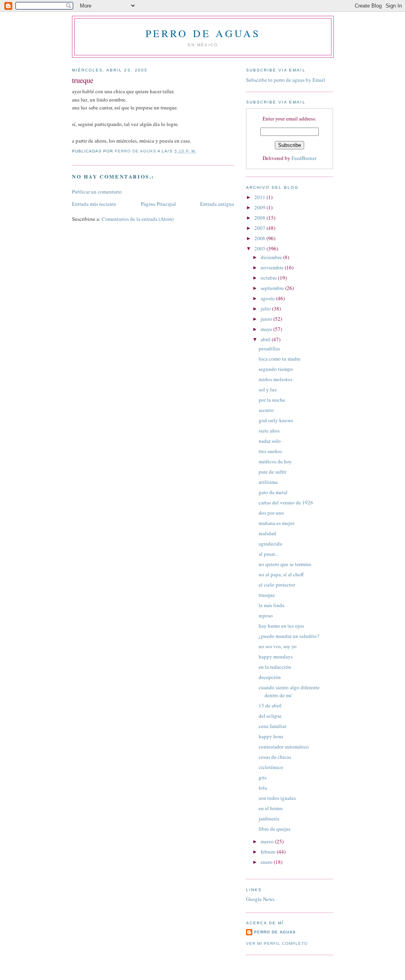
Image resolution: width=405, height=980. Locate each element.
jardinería (269, 818)
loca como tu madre (280, 358)
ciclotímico (271, 767)
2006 (260, 238)
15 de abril (270, 705)
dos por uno (271, 512)
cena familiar (272, 726)
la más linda (271, 605)
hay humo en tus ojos (281, 625)
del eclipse (270, 715)
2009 (260, 207)
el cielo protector (277, 584)
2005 (260, 248)
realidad (267, 533)
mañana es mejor (276, 523)
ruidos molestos (275, 379)
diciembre (272, 257)
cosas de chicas (275, 756)
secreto (266, 410)
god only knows (276, 420)
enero (267, 861)
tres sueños (270, 451)
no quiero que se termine (285, 564)
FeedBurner (303, 158)
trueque (267, 594)
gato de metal (273, 492)
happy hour (271, 736)
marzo (268, 841)
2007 (260, 227)
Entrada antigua (217, 203)
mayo (267, 329)
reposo (266, 615)
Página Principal (158, 203)
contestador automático (284, 746)
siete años (269, 430)
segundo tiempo (276, 368)
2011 (260, 197)
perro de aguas (203, 33)
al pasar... (268, 553)
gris (263, 777)
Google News (260, 899)
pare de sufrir (272, 471)
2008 (260, 217)
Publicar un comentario (97, 191)
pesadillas (269, 348)
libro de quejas (274, 828)
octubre (269, 277)
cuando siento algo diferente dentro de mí (289, 691)
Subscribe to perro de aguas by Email (285, 79)
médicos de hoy (275, 461)
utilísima (268, 481)
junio (267, 318)
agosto (268, 298)
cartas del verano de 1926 (286, 502)
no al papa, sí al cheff (281, 574)
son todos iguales (277, 797)
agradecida (270, 543)
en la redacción (275, 666)
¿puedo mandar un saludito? (289, 636)
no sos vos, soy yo (278, 646)
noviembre (273, 267)
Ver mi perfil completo (277, 943)
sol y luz (268, 389)
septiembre (273, 288)
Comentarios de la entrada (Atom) (138, 218)
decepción (270, 677)
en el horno (271, 808)
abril (266, 339)
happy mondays (276, 656)
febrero (269, 851)
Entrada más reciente (94, 203)
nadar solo (270, 440)
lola (263, 787)
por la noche (272, 399)
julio (266, 308)
